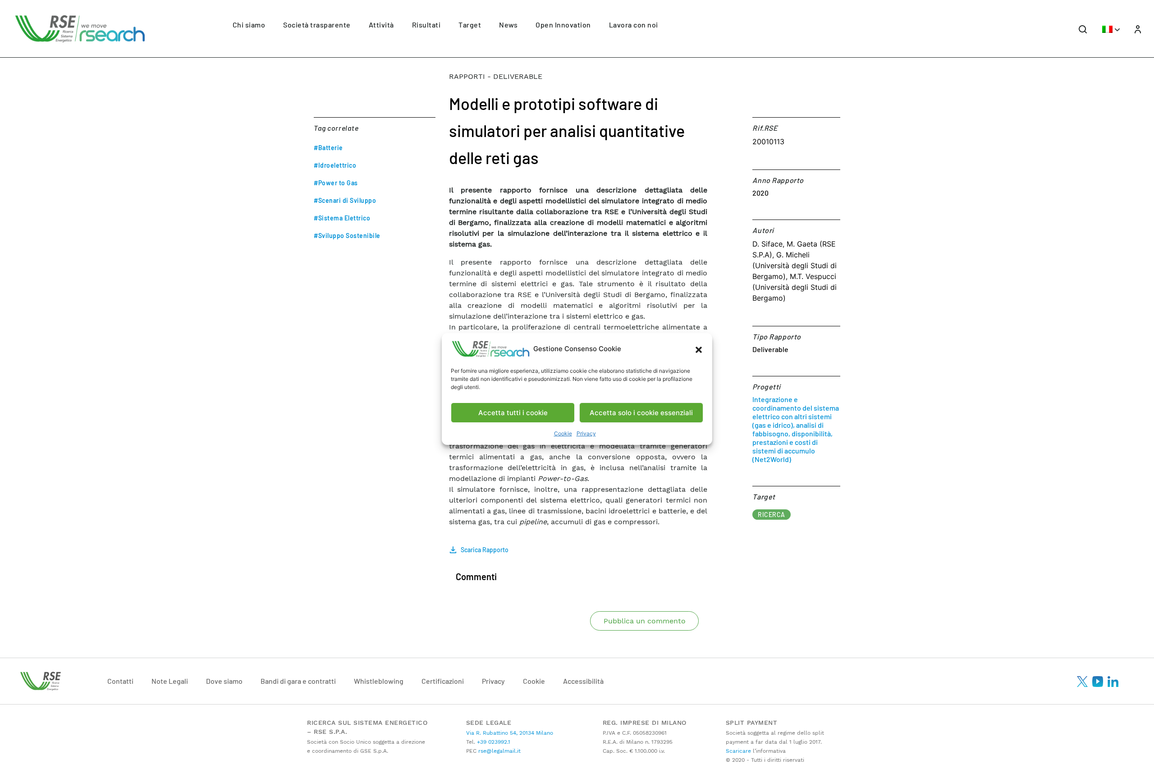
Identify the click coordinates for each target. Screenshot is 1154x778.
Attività (381, 24)
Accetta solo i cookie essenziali (641, 412)
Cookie (563, 433)
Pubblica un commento (645, 621)
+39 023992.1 (492, 742)
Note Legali (169, 681)
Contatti (120, 681)
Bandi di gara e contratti (298, 681)
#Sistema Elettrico (342, 218)
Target (469, 24)
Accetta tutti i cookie (513, 412)
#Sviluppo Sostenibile (347, 235)
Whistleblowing (378, 681)
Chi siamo (249, 24)
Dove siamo (224, 681)
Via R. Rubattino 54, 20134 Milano (509, 733)
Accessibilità (583, 681)
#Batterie (328, 147)
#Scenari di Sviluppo (345, 200)
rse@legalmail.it (498, 751)
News (508, 24)
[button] (698, 348)
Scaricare (738, 751)
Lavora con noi (633, 24)
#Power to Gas (336, 183)
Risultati (426, 24)
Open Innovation (563, 24)
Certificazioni (442, 681)
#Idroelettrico (335, 165)
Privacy (586, 433)
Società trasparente (317, 24)
